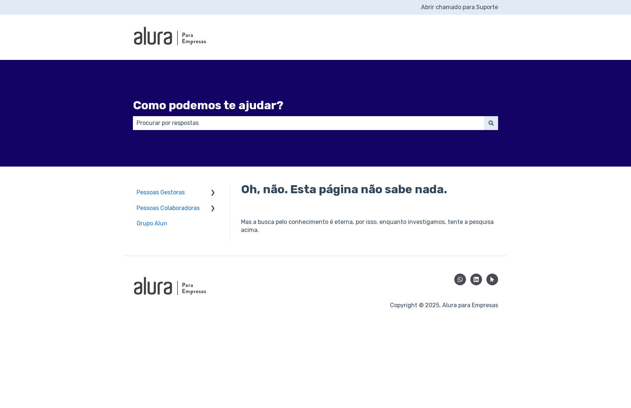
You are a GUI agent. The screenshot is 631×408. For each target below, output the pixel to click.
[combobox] (308, 123)
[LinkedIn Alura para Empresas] (476, 279)
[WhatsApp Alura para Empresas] (460, 279)
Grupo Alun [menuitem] (152, 223)
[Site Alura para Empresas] (492, 279)
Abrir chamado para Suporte (459, 7)
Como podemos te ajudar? (208, 105)
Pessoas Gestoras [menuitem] (161, 192)
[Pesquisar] (491, 123)
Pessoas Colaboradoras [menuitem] (168, 208)
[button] (213, 193)
